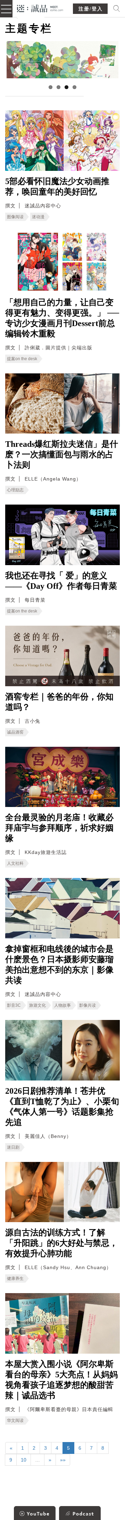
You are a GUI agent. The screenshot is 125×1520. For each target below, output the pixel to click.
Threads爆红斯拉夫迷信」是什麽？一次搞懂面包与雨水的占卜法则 (61, 454)
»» (63, 1460)
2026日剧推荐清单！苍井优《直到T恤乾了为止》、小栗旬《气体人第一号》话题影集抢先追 (62, 1106)
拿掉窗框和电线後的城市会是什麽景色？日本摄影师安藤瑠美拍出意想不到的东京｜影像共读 (59, 964)
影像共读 (87, 1005)
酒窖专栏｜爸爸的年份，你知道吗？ (59, 702)
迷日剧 (13, 1147)
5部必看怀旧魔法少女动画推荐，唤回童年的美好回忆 (57, 186)
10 (23, 1460)
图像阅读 (15, 216)
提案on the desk (22, 358)
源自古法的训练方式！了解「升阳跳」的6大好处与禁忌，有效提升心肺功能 (61, 1243)
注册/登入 (90, 8)
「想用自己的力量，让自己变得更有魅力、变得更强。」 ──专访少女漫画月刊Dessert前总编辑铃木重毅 (62, 318)
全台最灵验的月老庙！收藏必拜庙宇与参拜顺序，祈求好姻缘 (59, 828)
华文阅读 (15, 1420)
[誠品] (40, 7)
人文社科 (15, 863)
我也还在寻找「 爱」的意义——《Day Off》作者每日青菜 (61, 581)
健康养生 (15, 1278)
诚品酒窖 (15, 732)
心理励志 (15, 490)
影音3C (14, 1005)
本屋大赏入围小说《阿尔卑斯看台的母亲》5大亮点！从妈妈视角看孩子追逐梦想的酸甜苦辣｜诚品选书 (61, 1380)
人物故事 (62, 1005)
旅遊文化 (37, 1005)
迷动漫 (38, 216)
